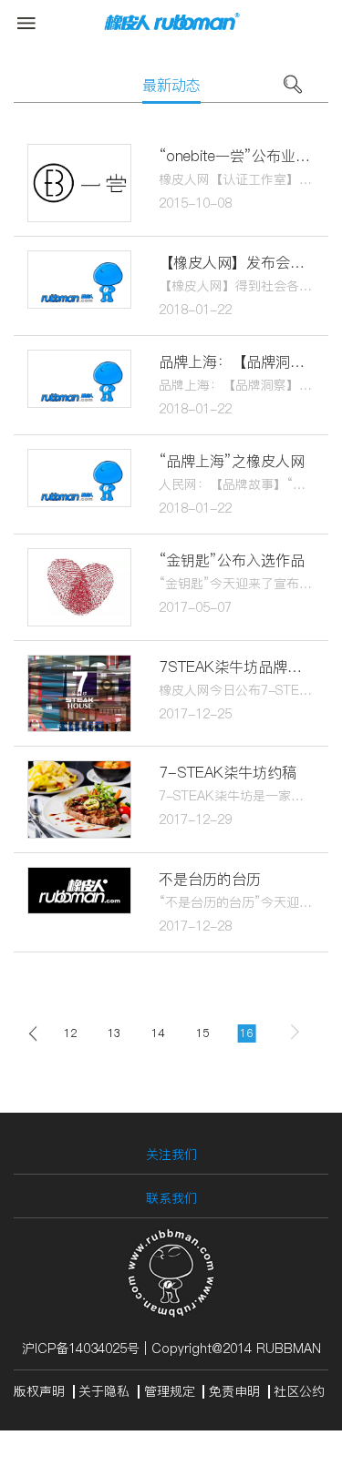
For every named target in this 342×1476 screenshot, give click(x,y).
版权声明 (39, 1391)
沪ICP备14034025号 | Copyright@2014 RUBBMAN (171, 1348)
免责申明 (234, 1391)
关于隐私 (104, 1391)
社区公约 (299, 1391)
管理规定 (169, 1391)
